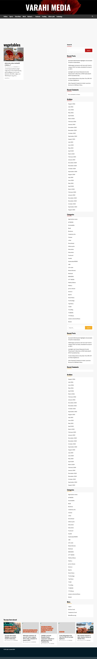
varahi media (48, 7)
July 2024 (70, 177)
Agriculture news (72, 219)
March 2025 (71, 154)
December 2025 (72, 127)
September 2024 (72, 171)
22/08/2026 (16, 640)
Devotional (71, 243)
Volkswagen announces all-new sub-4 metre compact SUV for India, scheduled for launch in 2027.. (80, 67)
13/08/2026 (70, 640)
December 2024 (72, 162)
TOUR (69, 306)
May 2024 (70, 183)
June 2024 (71, 180)
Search (69, 45)
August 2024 (71, 174)
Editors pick (51, 16)
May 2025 (70, 148)
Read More (7, 78)
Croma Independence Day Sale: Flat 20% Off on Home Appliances (80, 79)
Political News (72, 282)
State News (18, 16)
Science (70, 291)
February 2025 (72, 156)
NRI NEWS (71, 276)
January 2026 (71, 124)
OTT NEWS (71, 279)
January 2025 (71, 159)
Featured (37, 16)
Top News (16, 57)
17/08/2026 (52, 643)
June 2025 (71, 145)
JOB (69, 264)
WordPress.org (72, 615)
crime (69, 240)
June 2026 (71, 109)
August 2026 (71, 104)
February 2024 (72, 192)
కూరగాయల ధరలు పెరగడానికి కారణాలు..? (12, 64)
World (24, 16)
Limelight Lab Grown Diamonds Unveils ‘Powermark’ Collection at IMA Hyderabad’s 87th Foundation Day (79, 73)
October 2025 (72, 133)
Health (70, 258)
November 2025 (72, 130)
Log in (69, 606)
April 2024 (71, 186)
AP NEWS (70, 222)
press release (71, 288)
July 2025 (70, 142)
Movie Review (72, 270)
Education (71, 249)
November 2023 (72, 201)
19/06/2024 (16, 66)
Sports (11, 16)
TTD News (71, 315)
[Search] (92, 16)
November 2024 (72, 165)
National (30, 16)
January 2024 (71, 195)
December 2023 (72, 198)
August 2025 (71, 139)
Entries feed (71, 609)
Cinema (70, 237)
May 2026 (70, 112)
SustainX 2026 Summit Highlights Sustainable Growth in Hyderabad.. (80, 61)
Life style (7, 57)
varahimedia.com (9, 66)
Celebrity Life (72, 234)
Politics (6, 16)
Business (7, 56)
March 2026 (71, 118)
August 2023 (71, 209)
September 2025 (72, 136)
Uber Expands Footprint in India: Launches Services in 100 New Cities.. (79, 84)
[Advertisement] (48, 29)
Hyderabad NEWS (73, 261)
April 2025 (71, 151)
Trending (44, 16)
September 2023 (72, 206)
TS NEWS (11, 59)
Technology (59, 16)
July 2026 (70, 106)
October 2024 (72, 168)
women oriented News (74, 318)
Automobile (71, 225)
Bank (69, 228)
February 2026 (72, 121)
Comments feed (72, 612)
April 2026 (71, 115)
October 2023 (72, 204)
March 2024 (71, 189)
